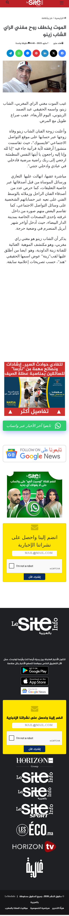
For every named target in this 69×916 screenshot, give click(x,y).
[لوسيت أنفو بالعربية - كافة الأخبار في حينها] (34, 3)
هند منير (57, 43)
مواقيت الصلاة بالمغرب (16, 908)
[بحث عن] (7, 4)
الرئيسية (59, 18)
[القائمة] (61, 4)
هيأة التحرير (58, 908)
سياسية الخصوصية (40, 908)
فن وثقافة (47, 18)
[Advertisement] (34, 316)
